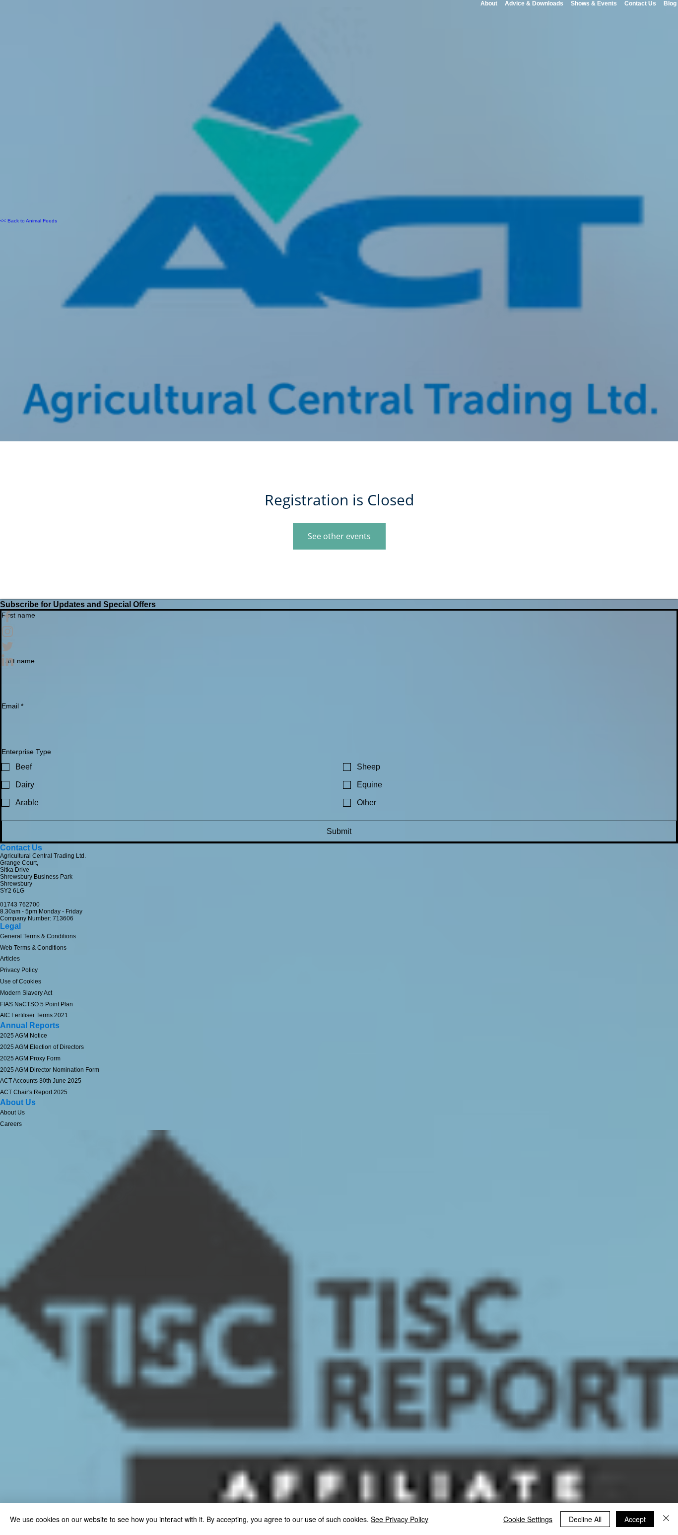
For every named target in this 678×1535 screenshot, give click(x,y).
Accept (635, 1519)
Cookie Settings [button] (527, 1519)
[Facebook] (339, 616)
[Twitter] (339, 646)
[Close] (666, 1519)
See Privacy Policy (399, 1519)
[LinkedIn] (339, 661)
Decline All (585, 1519)
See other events (339, 536)
